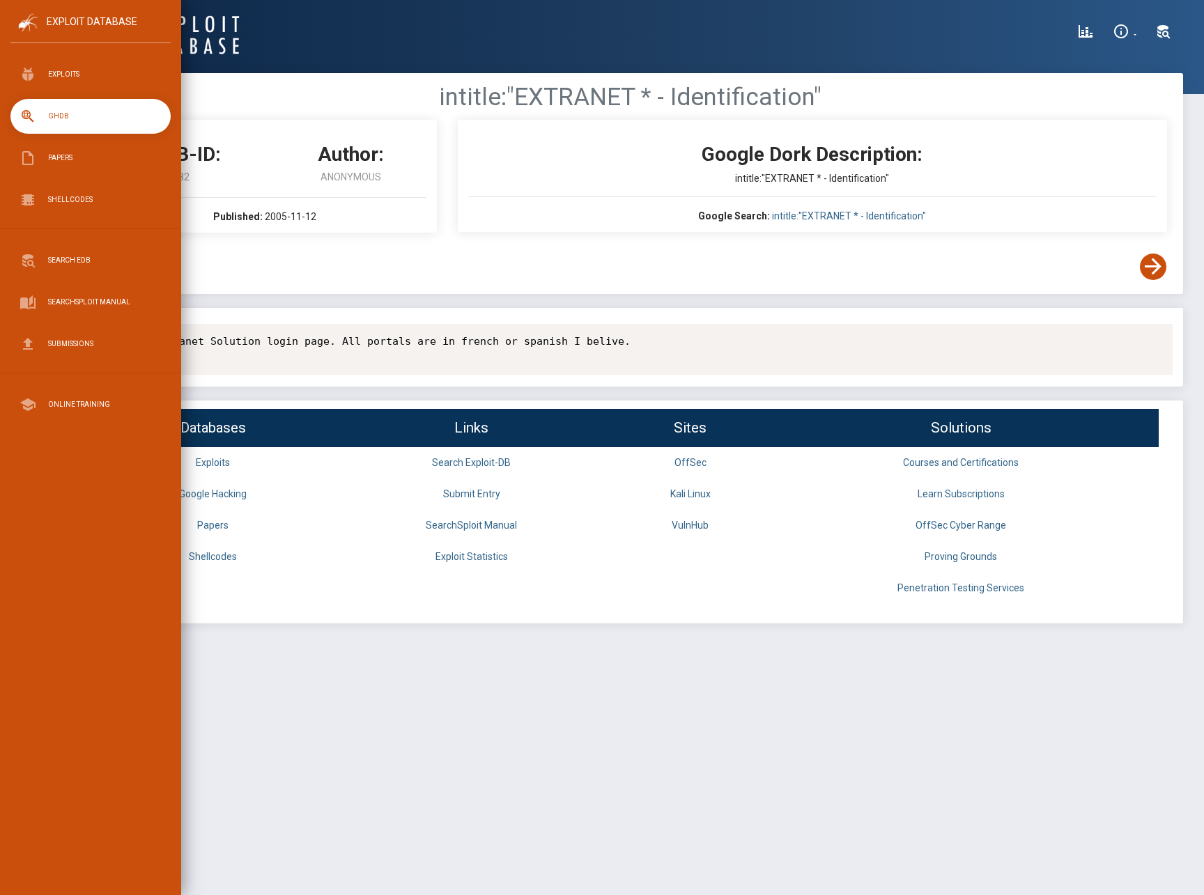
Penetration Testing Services (960, 587)
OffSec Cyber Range (961, 525)
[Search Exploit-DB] (1163, 33)
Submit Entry (471, 493)
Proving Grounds (961, 556)
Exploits (213, 462)
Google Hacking (213, 493)
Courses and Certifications (961, 462)
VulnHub (690, 525)
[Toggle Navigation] (90, 33)
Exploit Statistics (471, 556)
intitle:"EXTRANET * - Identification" (849, 215)
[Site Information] (1125, 33)
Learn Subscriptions (961, 493)
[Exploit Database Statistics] (1085, 33)
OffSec (690, 462)
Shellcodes (213, 556)
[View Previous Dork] (106, 267)
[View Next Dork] (1153, 267)
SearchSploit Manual (471, 525)
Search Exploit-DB (471, 462)
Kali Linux (690, 493)
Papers (213, 525)
